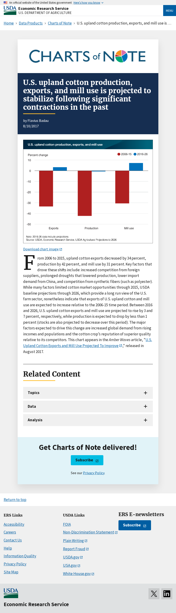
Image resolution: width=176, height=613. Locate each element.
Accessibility (14, 524)
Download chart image (41, 249)
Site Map (11, 572)
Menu (169, 10)
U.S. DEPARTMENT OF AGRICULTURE (45, 12)
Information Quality (20, 555)
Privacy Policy (93, 473)
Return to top (15, 499)
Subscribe (84, 459)
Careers (10, 532)
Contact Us (13, 540)
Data (32, 406)
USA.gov (70, 565)
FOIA (67, 524)
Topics (33, 392)
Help (8, 548)
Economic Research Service (43, 8)
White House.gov (77, 573)
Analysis (35, 419)
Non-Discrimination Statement (88, 532)
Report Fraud (74, 548)
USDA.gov (71, 557)
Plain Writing (73, 540)
